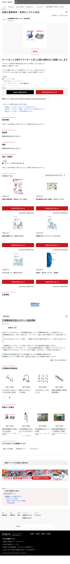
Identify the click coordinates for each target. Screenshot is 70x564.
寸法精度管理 (10, 503)
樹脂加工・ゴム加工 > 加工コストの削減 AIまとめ (20, 107)
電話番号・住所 (12, 327)
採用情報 (43, 533)
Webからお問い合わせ (20, 92)
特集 (19, 515)
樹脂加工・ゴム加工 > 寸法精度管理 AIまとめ (18, 111)
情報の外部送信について (17, 535)
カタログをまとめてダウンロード (54, 175)
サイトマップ (37, 515)
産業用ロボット (21, 449)
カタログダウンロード (18, 208)
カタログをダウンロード (49, 92)
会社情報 (38, 533)
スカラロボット (34, 449)
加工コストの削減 (11, 499)
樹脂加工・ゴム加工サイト (13, 496)
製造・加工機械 (8, 449)
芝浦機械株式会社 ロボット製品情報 (19, 18)
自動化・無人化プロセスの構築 (16, 501)
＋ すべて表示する (24, 83)
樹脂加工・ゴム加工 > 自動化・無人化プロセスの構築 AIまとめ (24, 109)
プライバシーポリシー (17, 533)
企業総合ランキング (27, 518)
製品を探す (4, 515)
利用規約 (32, 533)
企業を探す (12, 515)
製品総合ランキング (27, 515)
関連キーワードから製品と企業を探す (16, 463)
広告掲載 (48, 533)
